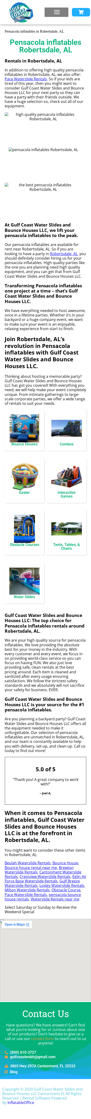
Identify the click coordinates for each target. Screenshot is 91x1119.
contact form (42, 1038)
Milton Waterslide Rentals (27, 890)
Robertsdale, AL (63, 253)
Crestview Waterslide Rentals (45, 876)
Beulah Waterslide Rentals (28, 863)
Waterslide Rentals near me (55, 899)
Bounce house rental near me (31, 867)
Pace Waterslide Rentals (26, 79)
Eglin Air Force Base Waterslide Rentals (46, 879)
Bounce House (65, 863)
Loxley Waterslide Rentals (61, 885)
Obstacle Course (66, 890)
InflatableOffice (20, 1102)
